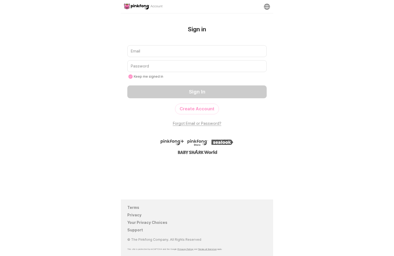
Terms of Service (207, 249)
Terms (133, 207)
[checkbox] (130, 76)
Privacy (134, 215)
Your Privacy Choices (147, 222)
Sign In (197, 92)
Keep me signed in (148, 76)
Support (135, 230)
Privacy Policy (185, 249)
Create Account (197, 108)
